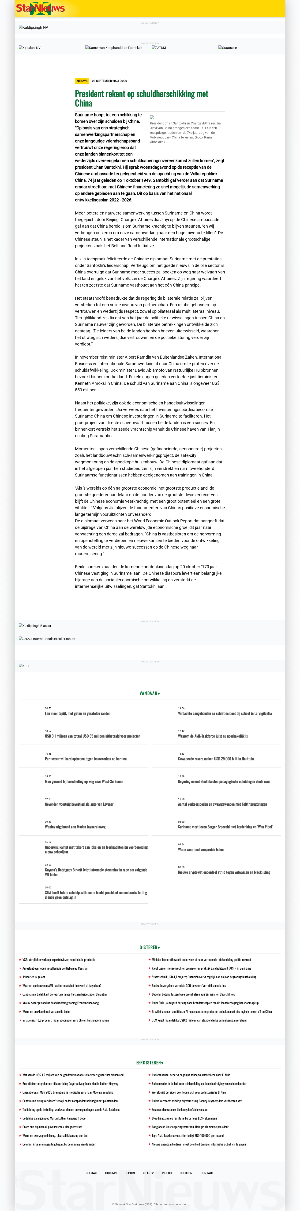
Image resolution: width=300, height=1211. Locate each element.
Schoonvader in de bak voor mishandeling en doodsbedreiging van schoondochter (199, 1083)
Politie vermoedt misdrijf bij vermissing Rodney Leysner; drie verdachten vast (197, 1100)
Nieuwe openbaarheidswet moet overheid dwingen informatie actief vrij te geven (199, 1144)
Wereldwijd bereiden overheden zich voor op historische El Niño (189, 1092)
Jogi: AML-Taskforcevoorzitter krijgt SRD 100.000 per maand (188, 1135)
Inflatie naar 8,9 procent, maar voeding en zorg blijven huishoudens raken (65, 1020)
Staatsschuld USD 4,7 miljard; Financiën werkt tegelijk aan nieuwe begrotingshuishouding (204, 976)
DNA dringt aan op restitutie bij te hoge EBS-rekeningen (184, 1118)
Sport (131, 1173)
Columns (111, 1173)
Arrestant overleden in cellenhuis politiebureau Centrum (55, 968)
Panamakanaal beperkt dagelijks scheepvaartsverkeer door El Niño (191, 1074)
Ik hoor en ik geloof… (34, 976)
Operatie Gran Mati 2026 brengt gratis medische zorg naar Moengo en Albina (67, 1092)
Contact (207, 1173)
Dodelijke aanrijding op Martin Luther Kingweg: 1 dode (54, 1118)
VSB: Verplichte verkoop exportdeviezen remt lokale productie (58, 959)
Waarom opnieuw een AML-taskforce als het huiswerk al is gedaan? (61, 985)
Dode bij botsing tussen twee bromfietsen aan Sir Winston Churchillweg (193, 994)
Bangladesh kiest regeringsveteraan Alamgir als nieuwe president (190, 1126)
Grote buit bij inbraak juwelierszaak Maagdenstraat (52, 1126)
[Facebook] (118, 1188)
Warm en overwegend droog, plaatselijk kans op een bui (54, 1135)
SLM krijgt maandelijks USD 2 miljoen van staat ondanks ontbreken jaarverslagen (199, 1020)
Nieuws (91, 1173)
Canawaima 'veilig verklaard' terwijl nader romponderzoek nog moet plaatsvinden (70, 1100)
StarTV (148, 1173)
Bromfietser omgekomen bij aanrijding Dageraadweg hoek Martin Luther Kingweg (70, 1083)
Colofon (186, 1173)
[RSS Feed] (182, 1188)
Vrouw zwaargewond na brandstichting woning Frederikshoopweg (60, 1002)
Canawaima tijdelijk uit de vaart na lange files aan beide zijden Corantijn (64, 994)
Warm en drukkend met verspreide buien (46, 1011)
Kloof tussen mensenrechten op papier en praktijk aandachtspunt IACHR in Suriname (201, 968)
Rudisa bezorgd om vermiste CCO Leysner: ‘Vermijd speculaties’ (189, 985)
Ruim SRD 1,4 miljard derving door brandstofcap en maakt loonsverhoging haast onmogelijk (205, 1002)
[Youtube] (134, 1188)
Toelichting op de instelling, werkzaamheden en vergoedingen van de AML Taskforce (71, 1109)
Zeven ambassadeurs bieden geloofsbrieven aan (179, 1109)
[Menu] (276, 8)
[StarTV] (270, 9)
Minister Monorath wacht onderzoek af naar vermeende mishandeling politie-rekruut (201, 959)
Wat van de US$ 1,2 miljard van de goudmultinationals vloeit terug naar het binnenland (73, 1074)
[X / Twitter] (150, 1188)
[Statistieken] (282, 1207)
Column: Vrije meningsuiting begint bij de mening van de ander (59, 1144)
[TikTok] (166, 1188)
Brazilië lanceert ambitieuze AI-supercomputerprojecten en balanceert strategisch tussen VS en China (212, 1011)
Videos (167, 1173)
